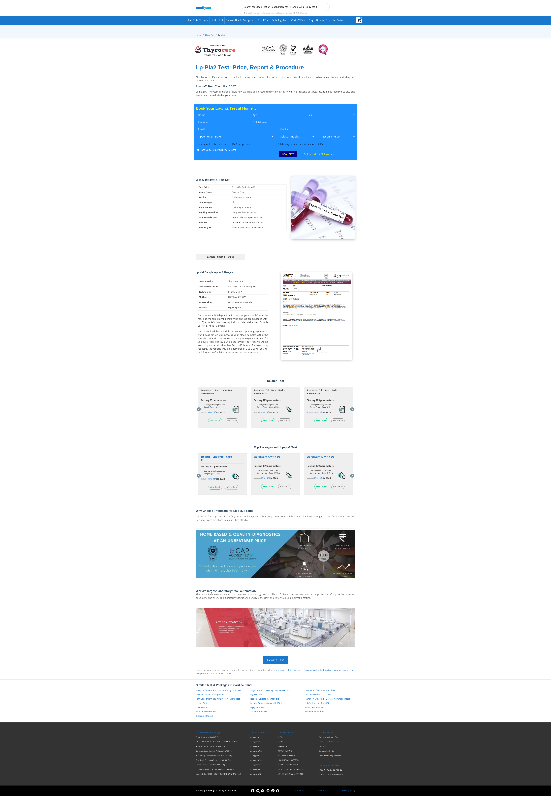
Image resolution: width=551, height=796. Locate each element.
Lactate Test (201, 703)
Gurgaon (308, 670)
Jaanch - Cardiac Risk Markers (264, 698)
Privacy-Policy (348, 790)
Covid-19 (322, 746)
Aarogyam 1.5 (256, 760)
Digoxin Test (256, 694)
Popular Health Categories (240, 20)
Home (198, 35)
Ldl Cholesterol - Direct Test (318, 703)
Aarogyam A (255, 737)
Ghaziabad (297, 670)
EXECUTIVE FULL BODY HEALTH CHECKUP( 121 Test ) (217, 742)
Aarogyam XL (255, 774)
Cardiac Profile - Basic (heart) (210, 694)
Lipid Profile (201, 707)
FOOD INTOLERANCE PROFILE (330, 770)
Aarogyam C (255, 746)
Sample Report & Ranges (220, 256)
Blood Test (263, 20)
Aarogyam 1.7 (256, 765)
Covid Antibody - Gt (326, 751)
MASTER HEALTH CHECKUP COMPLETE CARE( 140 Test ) (218, 774)
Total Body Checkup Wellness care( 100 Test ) (214, 760)
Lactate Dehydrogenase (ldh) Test (266, 703)
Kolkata (328, 670)
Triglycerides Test (258, 711)
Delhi (288, 670)
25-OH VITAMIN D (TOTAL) (288, 760)
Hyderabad (318, 670)
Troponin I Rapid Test (315, 711)
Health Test (217, 20)
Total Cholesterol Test (206, 711)
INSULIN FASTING (285, 751)
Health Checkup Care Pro (216, 458)
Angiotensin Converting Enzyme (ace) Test (270, 690)
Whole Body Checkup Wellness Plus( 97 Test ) (214, 755)
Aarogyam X (255, 769)
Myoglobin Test (257, 707)
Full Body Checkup (198, 20)
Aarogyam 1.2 (256, 751)
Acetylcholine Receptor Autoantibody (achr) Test (219, 690)
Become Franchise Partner (330, 20)
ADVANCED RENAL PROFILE (289, 765)
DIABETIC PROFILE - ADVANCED (290, 769)
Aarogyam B (255, 742)
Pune (352, 670)
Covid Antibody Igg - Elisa (328, 737)
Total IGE (281, 742)
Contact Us (323, 790)
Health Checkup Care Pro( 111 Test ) (210, 765)
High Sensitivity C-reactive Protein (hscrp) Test (218, 698)
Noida (346, 670)
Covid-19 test (298, 20)
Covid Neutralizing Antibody (330, 755)
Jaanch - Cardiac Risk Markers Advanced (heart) (327, 698)
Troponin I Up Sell (204, 716)
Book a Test (275, 660)
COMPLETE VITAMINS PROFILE (331, 774)
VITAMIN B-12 (283, 746)
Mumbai (337, 670)
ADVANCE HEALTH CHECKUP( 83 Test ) (211, 746)
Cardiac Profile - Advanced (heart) (321, 690)
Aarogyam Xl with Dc (320, 456)
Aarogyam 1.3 (256, 755)
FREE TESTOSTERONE (286, 755)
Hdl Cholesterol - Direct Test (318, 694)
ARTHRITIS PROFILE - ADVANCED (291, 774)
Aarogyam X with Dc (267, 456)
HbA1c (280, 737)
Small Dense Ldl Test (315, 707)
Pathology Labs (280, 20)
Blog (311, 20)
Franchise (299, 790)
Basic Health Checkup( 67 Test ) (208, 737)
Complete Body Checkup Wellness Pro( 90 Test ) (215, 751)
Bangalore (201, 673)
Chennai (280, 670)
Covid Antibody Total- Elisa (329, 742)
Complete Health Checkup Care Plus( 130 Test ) (215, 769)
